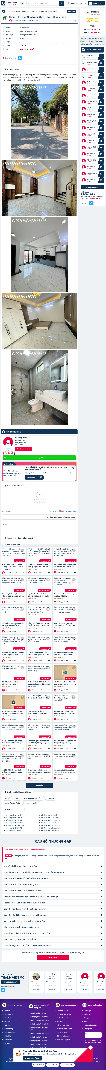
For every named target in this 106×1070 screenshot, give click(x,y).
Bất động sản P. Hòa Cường (50, 820)
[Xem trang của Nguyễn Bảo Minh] (29, 660)
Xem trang (36, 989)
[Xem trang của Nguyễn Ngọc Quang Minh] (3, 631)
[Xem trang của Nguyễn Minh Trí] (55, 572)
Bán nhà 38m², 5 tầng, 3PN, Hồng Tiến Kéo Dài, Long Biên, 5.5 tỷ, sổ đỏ (64, 712)
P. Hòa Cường (8, 1029)
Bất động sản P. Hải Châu (49, 817)
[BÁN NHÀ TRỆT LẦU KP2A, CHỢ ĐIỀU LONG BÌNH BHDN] (13, 672)
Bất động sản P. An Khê (49, 815)
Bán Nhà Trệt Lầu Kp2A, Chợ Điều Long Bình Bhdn (12, 683)
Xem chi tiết (30, 477)
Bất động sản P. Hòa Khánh (15, 823)
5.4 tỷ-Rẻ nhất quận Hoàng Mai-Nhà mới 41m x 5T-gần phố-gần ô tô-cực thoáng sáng (12, 741)
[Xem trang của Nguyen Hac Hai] (3, 690)
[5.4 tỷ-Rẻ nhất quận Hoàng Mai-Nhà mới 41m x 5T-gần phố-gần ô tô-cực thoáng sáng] (13, 731)
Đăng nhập (72, 511)
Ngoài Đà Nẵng (21, 11)
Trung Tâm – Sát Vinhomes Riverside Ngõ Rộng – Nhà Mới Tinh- (39, 771)
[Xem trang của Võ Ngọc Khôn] (55, 748)
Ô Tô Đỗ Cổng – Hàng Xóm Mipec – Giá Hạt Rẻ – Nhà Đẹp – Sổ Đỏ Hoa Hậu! (39, 653)
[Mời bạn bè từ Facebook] (91, 203)
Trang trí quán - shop (64, 1029)
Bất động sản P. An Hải (13, 815)
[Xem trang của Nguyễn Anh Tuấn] (3, 748)
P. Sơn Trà (7, 1021)
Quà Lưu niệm (62, 1032)
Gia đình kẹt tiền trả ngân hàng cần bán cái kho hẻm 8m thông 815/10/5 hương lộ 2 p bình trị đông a (65, 565)
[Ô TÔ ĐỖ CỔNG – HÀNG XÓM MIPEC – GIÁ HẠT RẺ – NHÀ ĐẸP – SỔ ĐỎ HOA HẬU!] (39, 643)
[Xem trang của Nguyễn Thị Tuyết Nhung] (55, 690)
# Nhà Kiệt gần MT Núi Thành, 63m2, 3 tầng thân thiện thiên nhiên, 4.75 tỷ (39, 683)
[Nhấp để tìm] (61, 3)
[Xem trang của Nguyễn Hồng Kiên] (3, 660)
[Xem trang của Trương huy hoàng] (29, 572)
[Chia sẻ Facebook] (20, 58)
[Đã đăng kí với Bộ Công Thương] (93, 1036)
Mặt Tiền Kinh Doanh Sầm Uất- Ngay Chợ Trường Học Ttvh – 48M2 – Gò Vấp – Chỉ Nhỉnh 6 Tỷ (65, 683)
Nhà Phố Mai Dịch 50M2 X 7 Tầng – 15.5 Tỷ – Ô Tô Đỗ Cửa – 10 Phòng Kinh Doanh (65, 624)
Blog (85, 1021)
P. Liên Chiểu (8, 1039)
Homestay (60, 1021)
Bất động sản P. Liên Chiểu (15, 825)
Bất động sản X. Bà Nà (13, 830)
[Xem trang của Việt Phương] (3, 778)
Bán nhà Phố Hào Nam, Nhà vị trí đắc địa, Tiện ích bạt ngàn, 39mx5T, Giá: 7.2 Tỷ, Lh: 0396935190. (38, 624)
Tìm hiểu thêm (95, 198)
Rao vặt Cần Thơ (67, 1065)
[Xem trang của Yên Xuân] (3, 572)
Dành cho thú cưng (63, 1036)
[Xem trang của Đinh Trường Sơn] (3, 601)
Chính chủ (22, 45)
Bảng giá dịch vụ (90, 1018)
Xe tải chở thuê (62, 1018)
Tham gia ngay (92, 187)
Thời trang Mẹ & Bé (63, 1039)
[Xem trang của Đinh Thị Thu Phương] (55, 631)
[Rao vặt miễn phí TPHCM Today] (92, 38)
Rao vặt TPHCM (38, 1065)
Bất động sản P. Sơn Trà (14, 828)
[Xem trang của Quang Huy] (29, 719)
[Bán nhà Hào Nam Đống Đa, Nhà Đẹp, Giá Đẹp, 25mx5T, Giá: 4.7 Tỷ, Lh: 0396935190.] (65, 643)
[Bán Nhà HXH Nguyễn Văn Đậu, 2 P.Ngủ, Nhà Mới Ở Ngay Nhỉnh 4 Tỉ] (13, 613)
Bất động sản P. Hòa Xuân (50, 823)
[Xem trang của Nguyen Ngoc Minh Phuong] (55, 778)
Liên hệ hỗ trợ (88, 1029)
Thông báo (87, 1014)
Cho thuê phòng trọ (64, 1014)
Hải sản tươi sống (63, 1025)
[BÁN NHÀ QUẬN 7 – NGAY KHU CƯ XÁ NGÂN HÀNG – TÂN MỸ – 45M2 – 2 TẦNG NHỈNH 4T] (65, 731)
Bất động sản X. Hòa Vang (50, 830)
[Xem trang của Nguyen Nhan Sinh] (29, 748)
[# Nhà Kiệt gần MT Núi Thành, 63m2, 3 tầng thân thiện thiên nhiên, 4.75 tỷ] (39, 672)
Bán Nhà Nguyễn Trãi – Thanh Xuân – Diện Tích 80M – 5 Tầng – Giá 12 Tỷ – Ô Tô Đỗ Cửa (13, 653)
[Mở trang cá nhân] (84, 56)
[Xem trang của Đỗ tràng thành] (29, 778)
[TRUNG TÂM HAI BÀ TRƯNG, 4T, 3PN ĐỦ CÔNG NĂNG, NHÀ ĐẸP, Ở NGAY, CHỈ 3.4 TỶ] (13, 702)
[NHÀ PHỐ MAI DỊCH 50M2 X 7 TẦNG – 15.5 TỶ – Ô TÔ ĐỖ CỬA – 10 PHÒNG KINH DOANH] (65, 613)
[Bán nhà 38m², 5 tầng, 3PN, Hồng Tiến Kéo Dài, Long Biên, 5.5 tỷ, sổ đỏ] (65, 702)
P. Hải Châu (8, 1018)
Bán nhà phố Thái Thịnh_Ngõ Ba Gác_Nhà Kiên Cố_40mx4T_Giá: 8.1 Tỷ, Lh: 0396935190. (64, 595)
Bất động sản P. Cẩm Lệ (14, 817)
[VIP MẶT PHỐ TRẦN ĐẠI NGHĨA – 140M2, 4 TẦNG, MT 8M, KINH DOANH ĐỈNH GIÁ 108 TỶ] (39, 584)
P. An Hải (7, 1010)
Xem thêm (39, 785)
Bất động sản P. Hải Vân (14, 820)
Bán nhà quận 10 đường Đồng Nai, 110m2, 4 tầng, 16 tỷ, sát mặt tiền (38, 741)
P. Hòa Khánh (8, 1036)
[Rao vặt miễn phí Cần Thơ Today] (92, 41)
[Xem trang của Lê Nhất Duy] (29, 601)
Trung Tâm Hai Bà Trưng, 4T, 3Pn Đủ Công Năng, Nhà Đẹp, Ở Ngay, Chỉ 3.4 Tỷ (13, 712)
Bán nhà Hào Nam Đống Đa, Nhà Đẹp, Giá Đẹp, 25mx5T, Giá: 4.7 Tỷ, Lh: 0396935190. (64, 653)
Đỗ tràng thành (21, 437)
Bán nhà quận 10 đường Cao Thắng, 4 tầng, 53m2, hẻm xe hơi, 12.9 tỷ (64, 771)
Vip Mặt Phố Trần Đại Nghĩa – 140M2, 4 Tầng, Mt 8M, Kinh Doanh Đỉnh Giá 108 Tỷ (38, 595)
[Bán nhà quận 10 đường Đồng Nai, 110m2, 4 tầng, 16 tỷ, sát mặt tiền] (39, 731)
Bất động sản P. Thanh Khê (50, 828)
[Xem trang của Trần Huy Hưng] (3, 719)
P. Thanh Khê (8, 1014)
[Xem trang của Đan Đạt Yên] (29, 690)
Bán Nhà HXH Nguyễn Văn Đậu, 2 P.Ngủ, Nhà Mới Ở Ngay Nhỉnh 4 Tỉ (13, 624)
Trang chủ (9, 11)
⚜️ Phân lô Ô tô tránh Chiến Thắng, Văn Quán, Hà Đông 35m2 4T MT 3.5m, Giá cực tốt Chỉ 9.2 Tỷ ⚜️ (13, 771)
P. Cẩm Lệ (7, 1025)
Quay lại (71, 11)
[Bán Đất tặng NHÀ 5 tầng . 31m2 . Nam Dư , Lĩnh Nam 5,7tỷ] (39, 702)
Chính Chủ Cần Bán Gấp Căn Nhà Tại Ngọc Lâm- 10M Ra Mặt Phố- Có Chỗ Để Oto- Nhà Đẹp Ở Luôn (39, 565)
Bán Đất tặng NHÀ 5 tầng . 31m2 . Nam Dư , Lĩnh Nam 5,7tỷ (37, 712)
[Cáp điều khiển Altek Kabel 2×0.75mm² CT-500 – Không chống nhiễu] (12, 473)
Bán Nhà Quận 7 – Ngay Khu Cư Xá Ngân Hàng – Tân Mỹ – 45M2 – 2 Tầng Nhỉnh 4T (65, 741)
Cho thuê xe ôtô (62, 1010)
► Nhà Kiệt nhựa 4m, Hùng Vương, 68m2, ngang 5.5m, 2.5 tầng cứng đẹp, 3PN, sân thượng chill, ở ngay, (13, 565)
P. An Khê (7, 1043)
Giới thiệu (87, 1010)
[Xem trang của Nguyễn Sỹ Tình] (55, 719)
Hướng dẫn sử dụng (91, 1025)
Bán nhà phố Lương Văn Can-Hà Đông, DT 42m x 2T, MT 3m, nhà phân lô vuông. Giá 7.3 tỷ (13, 595)
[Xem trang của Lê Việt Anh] (55, 601)
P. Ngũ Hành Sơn (9, 1032)
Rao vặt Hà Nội (53, 1065)
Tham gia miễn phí (32, 1058)
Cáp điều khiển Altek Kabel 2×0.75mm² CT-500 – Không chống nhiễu (46, 468)
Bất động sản (33, 11)
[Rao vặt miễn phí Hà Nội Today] (92, 44)
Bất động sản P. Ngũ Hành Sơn (51, 825)
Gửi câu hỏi (53, 957)
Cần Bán (44, 11)
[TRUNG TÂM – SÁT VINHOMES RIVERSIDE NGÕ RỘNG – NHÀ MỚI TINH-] (39, 760)
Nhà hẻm (53, 11)
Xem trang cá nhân (23, 449)
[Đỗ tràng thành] (8, 442)
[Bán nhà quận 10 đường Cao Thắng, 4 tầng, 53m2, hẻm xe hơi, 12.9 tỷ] (65, 760)
